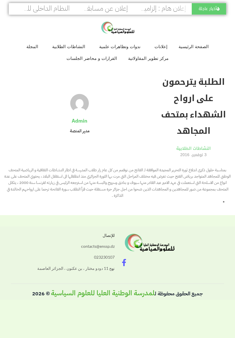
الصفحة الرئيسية (194, 47)
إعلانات (160, 47)
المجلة (32, 47)
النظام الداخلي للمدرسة (40, 8)
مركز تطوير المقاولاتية (148, 58)
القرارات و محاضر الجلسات (91, 58)
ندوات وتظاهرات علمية (120, 47)
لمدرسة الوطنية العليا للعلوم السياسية (103, 293)
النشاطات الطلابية (68, 47)
